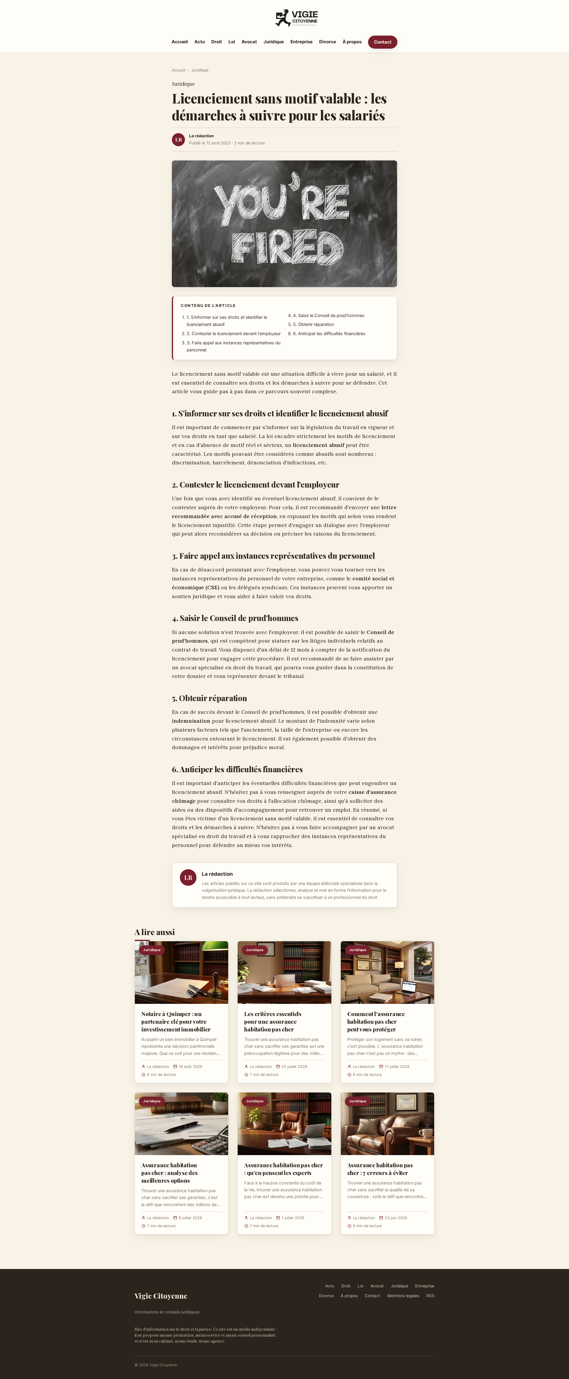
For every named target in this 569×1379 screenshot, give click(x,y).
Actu (199, 41)
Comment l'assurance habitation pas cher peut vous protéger (376, 1021)
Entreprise (301, 41)
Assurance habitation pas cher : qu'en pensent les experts (283, 1168)
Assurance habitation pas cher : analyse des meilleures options (169, 1172)
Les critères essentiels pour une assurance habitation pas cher (272, 1021)
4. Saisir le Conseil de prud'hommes (329, 315)
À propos (352, 41)
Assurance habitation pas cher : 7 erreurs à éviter (380, 1168)
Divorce (327, 41)
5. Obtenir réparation (313, 324)
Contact (382, 42)
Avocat (249, 41)
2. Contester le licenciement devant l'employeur (234, 333)
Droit (216, 41)
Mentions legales (403, 1295)
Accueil (180, 41)
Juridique (273, 41)
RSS (430, 1295)
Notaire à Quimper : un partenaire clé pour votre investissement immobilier (176, 1021)
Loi (231, 41)
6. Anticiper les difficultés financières (329, 333)
